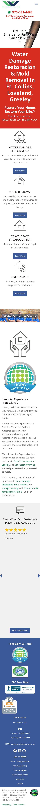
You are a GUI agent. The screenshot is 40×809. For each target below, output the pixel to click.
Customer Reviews (20, 770)
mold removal (21, 484)
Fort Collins (19, 461)
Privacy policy (6, 805)
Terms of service (18, 805)
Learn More (20, 171)
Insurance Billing (20, 766)
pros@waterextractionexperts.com (23, 744)
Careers (20, 783)
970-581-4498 (22, 12)
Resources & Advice (20, 775)
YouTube (24, 750)
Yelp (19, 750)
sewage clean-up (10, 488)
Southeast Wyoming (25, 464)
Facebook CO (15, 750)
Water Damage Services (20, 761)
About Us (20, 779)
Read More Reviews (20, 630)
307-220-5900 (24, 737)
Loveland (30, 461)
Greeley (5, 464)
